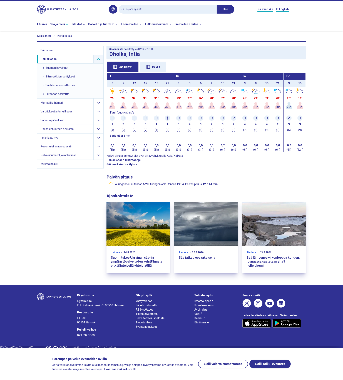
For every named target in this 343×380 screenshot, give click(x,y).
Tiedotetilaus (144, 322)
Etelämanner (202, 322)
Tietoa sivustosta (147, 314)
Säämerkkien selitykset (122, 164)
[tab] (122, 67)
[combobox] (170, 9)
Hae (225, 9)
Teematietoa (129, 24)
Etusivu (42, 24)
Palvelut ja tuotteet (101, 24)
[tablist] (206, 66)
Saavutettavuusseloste (150, 318)
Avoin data (200, 309)
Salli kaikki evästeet (270, 364)
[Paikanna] (113, 9)
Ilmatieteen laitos (186, 24)
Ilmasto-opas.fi (203, 301)
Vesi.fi (198, 314)
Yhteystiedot (144, 301)
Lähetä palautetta (146, 305)
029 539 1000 (86, 335)
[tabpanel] (206, 112)
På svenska (265, 9)
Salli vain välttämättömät (223, 364)
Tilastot (76, 24)
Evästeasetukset (146, 326)
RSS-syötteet (144, 309)
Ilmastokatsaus (204, 305)
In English (282, 9)
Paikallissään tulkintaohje (123, 160)
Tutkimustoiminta (156, 24)
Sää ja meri (57, 24)
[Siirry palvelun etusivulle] (70, 9)
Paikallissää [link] (64, 35)
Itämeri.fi (199, 318)
